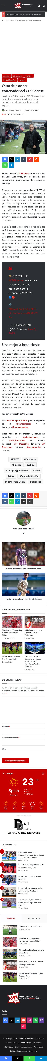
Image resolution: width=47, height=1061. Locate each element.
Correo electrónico (10, 738)
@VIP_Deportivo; (14, 440)
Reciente (11, 918)
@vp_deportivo (34, 447)
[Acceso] (39, 7)
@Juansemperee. (20, 427)
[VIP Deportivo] (23, 6)
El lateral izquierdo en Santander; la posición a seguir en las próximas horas (31, 855)
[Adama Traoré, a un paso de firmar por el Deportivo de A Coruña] (9, 903)
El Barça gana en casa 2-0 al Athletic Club (12, 657)
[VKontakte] (5, 501)
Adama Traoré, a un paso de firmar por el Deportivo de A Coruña (30, 902)
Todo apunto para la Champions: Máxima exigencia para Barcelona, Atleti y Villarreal (33, 661)
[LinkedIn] (17, 159)
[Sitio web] (23, 533)
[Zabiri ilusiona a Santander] (10, 930)
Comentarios (34, 918)
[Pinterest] (30, 159)
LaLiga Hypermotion (17, 470)
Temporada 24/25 (16, 481)
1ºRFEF (15, 459)
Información (8, 1047)
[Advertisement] (23, 48)
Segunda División (30, 476)
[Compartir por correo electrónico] (23, 501)
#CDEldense (16, 280)
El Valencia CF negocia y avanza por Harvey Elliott (12, 632)
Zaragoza (36, 481)
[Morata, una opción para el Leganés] (9, 880)
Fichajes (29, 76)
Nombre (6, 727)
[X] (11, 159)
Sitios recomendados (23, 1047)
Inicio (6, 20)
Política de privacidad (18, 1051)
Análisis (6, 76)
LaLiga (31, 465)
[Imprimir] (30, 501)
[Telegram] (11, 165)
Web (4, 749)
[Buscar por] (43, 7)
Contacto (33, 1051)
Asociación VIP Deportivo (31, 1043)
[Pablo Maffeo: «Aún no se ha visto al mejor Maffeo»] (9, 892)
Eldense (17, 465)
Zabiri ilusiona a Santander (30, 927)
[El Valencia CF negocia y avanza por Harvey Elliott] (12, 622)
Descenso (31, 459)
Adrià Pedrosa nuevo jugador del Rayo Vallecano (26, 14)
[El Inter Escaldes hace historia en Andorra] (10, 954)
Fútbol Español (16, 20)
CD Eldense (36, 20)
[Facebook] (5, 159)
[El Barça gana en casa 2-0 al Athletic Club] (12, 648)
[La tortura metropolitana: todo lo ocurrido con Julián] (9, 868)
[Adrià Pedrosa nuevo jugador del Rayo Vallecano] (35, 622)
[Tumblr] (23, 159)
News (37, 470)
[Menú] (3, 7)
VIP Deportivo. (21, 444)
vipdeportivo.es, (28, 437)
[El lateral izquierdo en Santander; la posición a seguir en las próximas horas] (9, 856)
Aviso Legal (38, 1047)
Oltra (11, 476)
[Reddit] (36, 159)
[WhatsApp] (5, 165)
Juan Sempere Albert (13, 110)
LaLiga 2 (26, 20)
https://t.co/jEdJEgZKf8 (22, 309)
